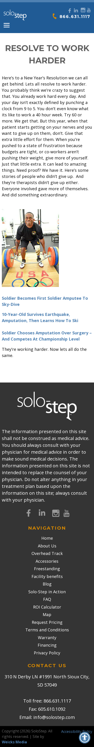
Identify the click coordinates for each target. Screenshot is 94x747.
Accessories (47, 561)
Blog (47, 584)
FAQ (47, 599)
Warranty (47, 637)
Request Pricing (47, 622)
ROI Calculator (47, 607)
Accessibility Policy (76, 731)
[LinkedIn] (76, 10)
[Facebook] (69, 10)
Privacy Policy (47, 653)
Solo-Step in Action (47, 591)
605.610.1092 (51, 709)
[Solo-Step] (15, 15)
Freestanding (47, 568)
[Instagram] (82, 9)
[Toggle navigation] (7, 25)
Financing (47, 645)
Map (47, 614)
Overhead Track (47, 553)
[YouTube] (88, 9)
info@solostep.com (54, 717)
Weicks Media (14, 741)
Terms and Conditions (47, 629)
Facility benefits (47, 576)
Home (47, 538)
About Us (47, 546)
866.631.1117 (75, 16)
